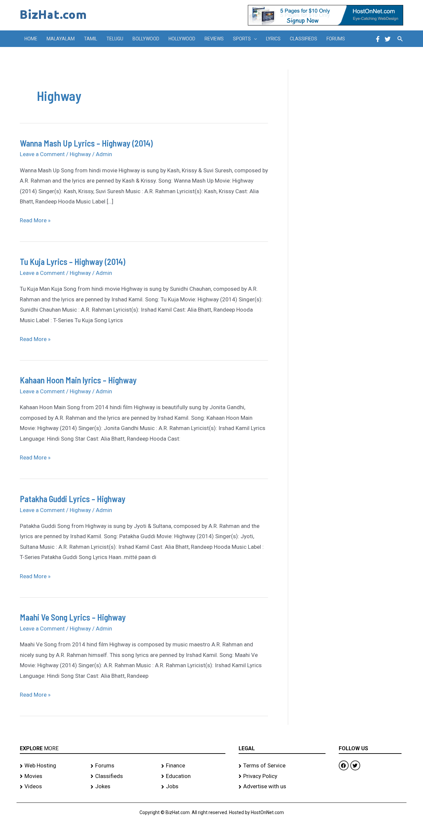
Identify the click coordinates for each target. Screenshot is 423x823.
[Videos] (52, 786)
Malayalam (61, 38)
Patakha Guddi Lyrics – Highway (73, 499)
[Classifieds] (123, 776)
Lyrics (273, 38)
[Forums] (123, 765)
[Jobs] (193, 786)
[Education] (193, 776)
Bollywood (146, 38)
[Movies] (52, 776)
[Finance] (193, 765)
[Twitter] (388, 39)
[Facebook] (378, 39)
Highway (80, 154)
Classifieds (303, 38)
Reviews (214, 38)
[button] (254, 38)
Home (30, 38)
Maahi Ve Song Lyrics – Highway (73, 617)
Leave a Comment (42, 154)
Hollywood (182, 38)
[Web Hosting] (52, 765)
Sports (242, 38)
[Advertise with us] (282, 786)
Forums (336, 38)
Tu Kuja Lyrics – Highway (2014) (72, 261)
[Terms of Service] (282, 765)
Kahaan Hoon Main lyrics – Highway (78, 380)
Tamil (90, 38)
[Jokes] (123, 786)
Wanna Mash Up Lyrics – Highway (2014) (86, 143)
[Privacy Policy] (282, 776)
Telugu (114, 38)
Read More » (35, 219)
